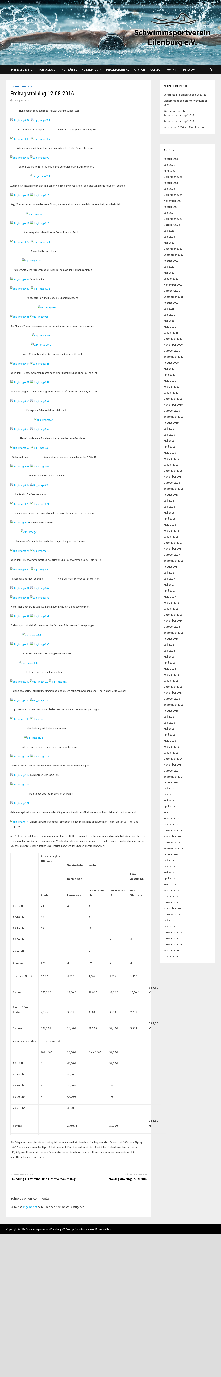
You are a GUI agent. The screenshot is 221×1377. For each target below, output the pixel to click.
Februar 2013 (171, 890)
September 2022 (173, 254)
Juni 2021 (169, 314)
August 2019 (171, 422)
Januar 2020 (171, 392)
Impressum (189, 69)
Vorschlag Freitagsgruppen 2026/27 (185, 94)
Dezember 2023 (173, 218)
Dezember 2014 (173, 758)
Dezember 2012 (173, 902)
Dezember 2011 (173, 932)
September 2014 (173, 776)
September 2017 (173, 560)
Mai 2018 (169, 512)
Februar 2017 (171, 602)
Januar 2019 (171, 464)
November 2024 (173, 200)
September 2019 (173, 416)
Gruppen (139, 69)
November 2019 (173, 404)
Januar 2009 (171, 956)
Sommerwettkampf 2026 (179, 121)
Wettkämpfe (69, 69)
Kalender (155, 69)
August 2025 (171, 182)
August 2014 (171, 782)
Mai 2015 (169, 728)
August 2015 (171, 710)
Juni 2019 (169, 434)
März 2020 (170, 380)
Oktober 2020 (172, 350)
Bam (109, 1229)
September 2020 (173, 356)
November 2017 (173, 548)
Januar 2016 (171, 680)
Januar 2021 (171, 332)
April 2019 (169, 446)
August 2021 (171, 302)
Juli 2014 (169, 788)
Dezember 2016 (173, 614)
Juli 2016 (169, 644)
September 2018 (173, 488)
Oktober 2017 (172, 554)
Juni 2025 (169, 188)
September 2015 (173, 704)
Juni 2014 (169, 794)
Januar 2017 (171, 608)
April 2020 (169, 374)
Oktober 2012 (172, 914)
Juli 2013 (169, 860)
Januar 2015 (171, 752)
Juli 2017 (169, 572)
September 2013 (173, 848)
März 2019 (170, 452)
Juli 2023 (169, 230)
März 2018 (170, 524)
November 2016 (173, 620)
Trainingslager (46, 69)
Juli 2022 (169, 266)
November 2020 (173, 344)
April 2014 (169, 806)
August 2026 (171, 158)
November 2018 (173, 476)
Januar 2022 (171, 278)
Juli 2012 (169, 920)
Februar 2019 (171, 458)
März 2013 (170, 884)
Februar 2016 (171, 674)
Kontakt (172, 69)
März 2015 (170, 740)
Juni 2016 (169, 650)
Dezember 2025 (173, 176)
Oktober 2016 (172, 626)
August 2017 (171, 566)
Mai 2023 (169, 242)
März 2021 (170, 326)
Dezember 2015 (173, 686)
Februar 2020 (171, 386)
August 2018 (171, 494)
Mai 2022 (169, 272)
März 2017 (170, 596)
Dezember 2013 (173, 830)
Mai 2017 (169, 584)
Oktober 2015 (172, 698)
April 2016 (169, 662)
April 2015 (169, 734)
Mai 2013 (169, 872)
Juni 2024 (169, 212)
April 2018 (169, 518)
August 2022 (171, 260)
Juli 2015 (169, 716)
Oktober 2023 (172, 224)
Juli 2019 (169, 428)
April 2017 (169, 590)
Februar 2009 (171, 950)
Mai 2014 (169, 800)
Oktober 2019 (172, 410)
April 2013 (169, 878)
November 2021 (173, 284)
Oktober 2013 (172, 842)
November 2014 (173, 764)
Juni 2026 (169, 164)
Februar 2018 (171, 530)
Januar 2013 (171, 896)
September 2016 (173, 632)
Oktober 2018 (172, 482)
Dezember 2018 (173, 470)
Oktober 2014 (172, 770)
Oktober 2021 (172, 290)
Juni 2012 (169, 926)
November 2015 (173, 692)
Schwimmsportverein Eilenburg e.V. (45, 1229)
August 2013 (171, 854)
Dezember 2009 (173, 944)
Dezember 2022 (173, 248)
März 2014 (170, 812)
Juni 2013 (169, 866)
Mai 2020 (169, 368)
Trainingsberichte (20, 69)
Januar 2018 (171, 536)
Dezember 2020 (173, 338)
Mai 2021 (169, 320)
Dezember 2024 (173, 194)
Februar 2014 (171, 818)
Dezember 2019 (173, 398)
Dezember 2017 (173, 542)
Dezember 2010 (173, 938)
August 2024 (171, 206)
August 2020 (171, 362)
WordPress (96, 1229)
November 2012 (173, 908)
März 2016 (170, 668)
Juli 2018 (169, 500)
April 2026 (169, 170)
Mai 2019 (169, 440)
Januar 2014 (171, 824)
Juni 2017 (169, 578)
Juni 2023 (169, 236)
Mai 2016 (169, 656)
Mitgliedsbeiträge (117, 69)
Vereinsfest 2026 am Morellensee (184, 127)
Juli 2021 (169, 308)
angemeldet (29, 1207)
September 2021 (173, 296)
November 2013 (173, 836)
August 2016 (171, 638)
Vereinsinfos (90, 69)
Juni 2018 (169, 506)
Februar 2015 (171, 746)
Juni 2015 (169, 722)
